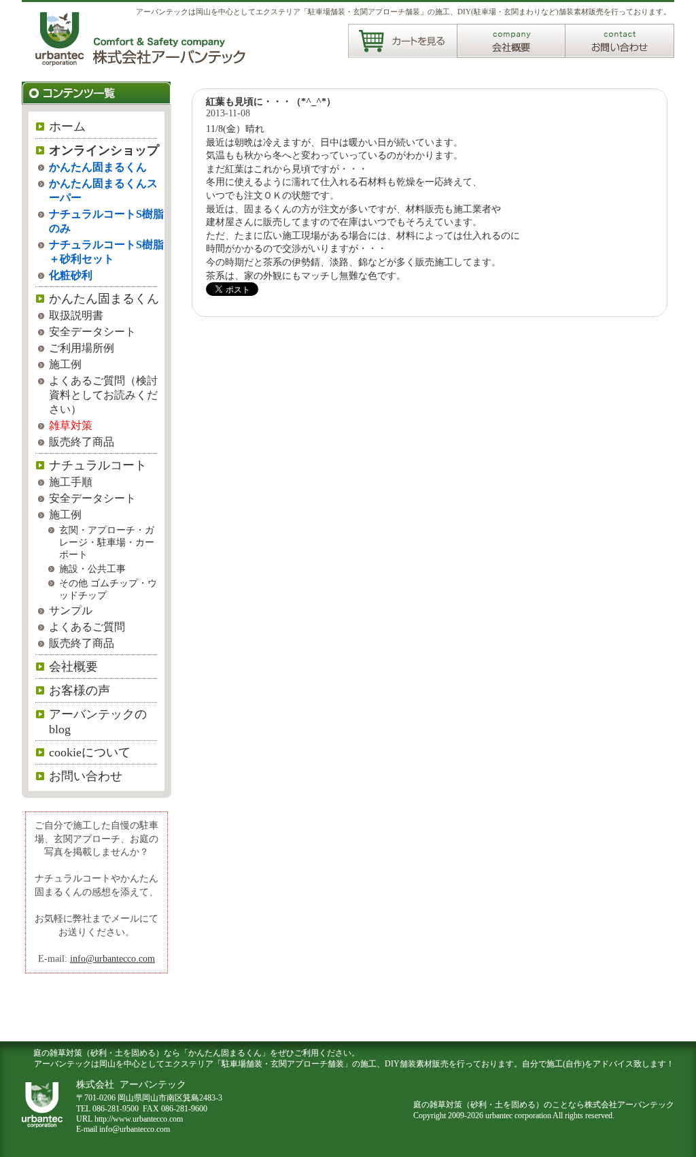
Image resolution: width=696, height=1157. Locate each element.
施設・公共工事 (92, 569)
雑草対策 (70, 425)
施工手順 (70, 482)
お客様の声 (79, 690)
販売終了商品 (81, 442)
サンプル (70, 610)
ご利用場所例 (81, 348)
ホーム (67, 126)
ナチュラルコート (98, 465)
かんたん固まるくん (98, 167)
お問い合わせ (85, 776)
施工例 (65, 364)
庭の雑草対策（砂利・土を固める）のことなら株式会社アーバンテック (543, 1104)
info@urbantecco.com (112, 959)
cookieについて (89, 752)
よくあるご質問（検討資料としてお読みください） (103, 395)
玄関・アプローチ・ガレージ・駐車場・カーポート (106, 542)
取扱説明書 (76, 315)
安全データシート (92, 331)
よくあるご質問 (87, 627)
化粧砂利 (70, 275)
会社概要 (73, 666)
